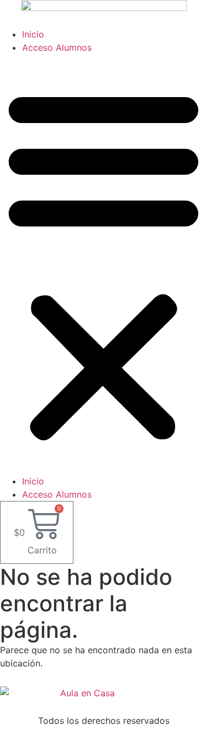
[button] (103, 264)
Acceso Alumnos (57, 47)
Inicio (33, 34)
